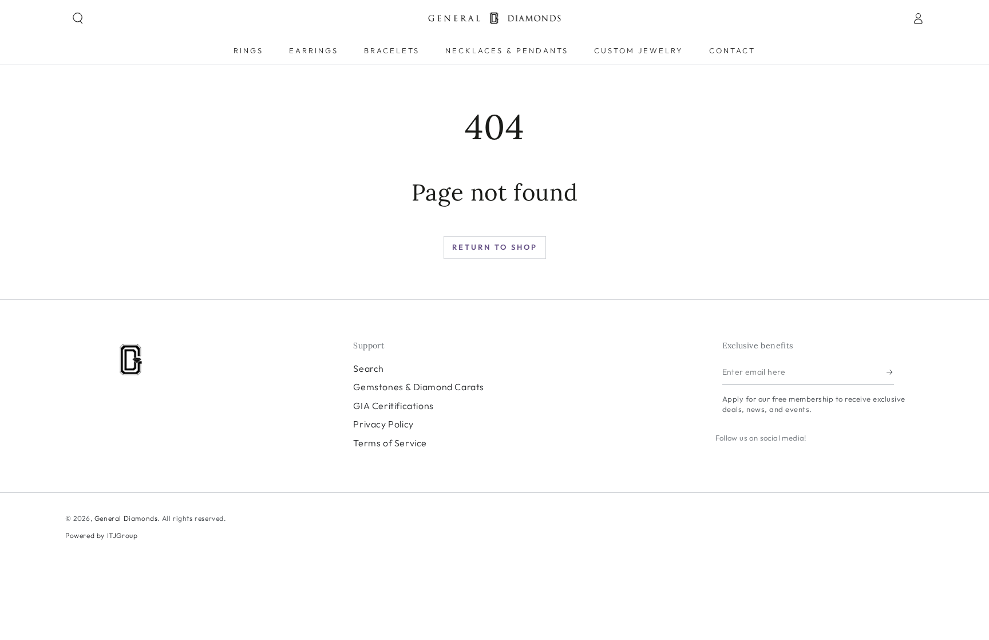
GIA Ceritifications (393, 405)
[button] (77, 18)
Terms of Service (390, 443)
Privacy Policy (383, 424)
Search (368, 368)
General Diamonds (126, 518)
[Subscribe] (890, 371)
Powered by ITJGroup (101, 535)
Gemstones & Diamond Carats (418, 386)
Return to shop (494, 247)
